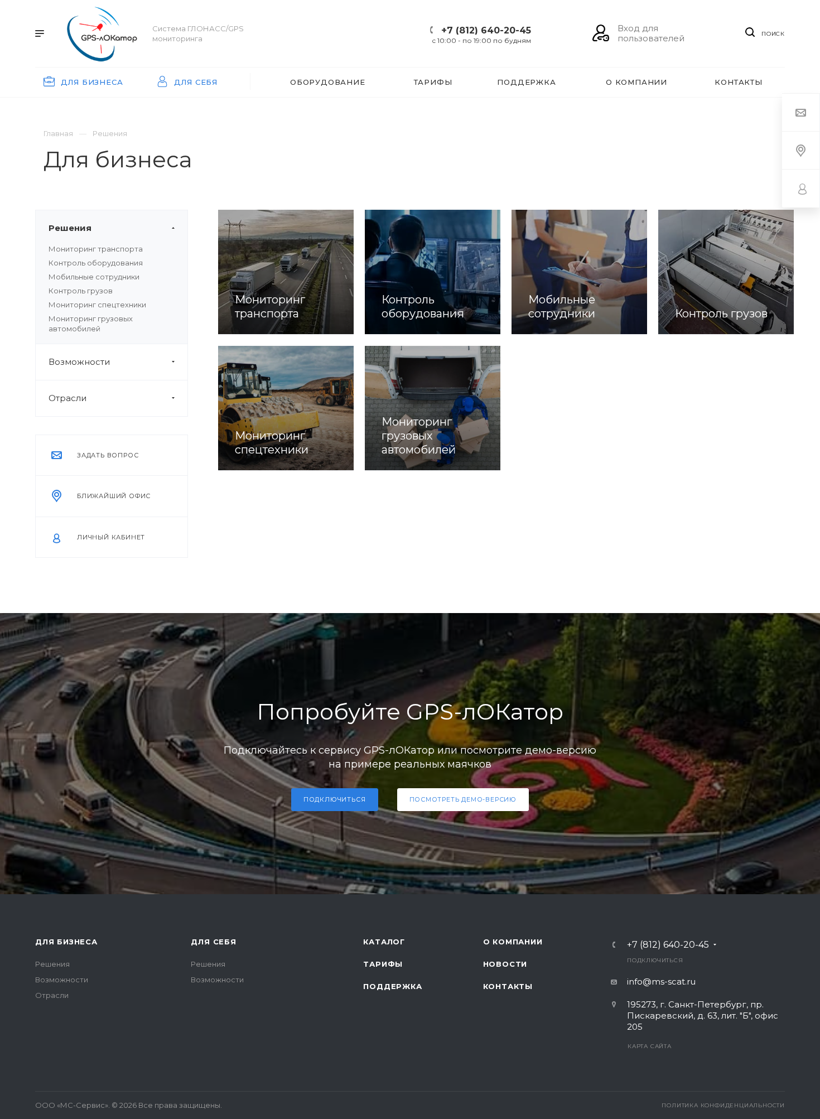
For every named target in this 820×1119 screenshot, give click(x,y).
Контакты (508, 986)
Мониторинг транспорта (96, 248)
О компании (513, 941)
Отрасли (67, 398)
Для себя (213, 941)
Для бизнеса (66, 941)
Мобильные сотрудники (94, 276)
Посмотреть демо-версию (463, 799)
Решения (70, 228)
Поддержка (392, 986)
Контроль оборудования (96, 262)
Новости (505, 963)
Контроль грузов (81, 290)
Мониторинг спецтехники (97, 304)
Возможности (79, 361)
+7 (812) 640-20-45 (486, 30)
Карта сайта (650, 1046)
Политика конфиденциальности (723, 1105)
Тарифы (383, 963)
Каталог (384, 941)
